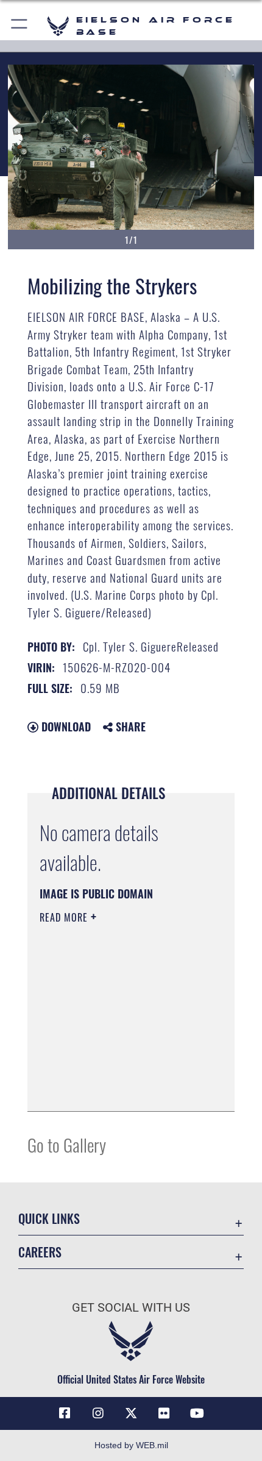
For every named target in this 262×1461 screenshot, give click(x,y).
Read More (65, 917)
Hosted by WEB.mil (131, 1445)
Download (64, 726)
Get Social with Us (131, 1308)
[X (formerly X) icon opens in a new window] (131, 1413)
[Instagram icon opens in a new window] (98, 1413)
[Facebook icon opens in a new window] (64, 1413)
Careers (40, 1252)
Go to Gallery (66, 1144)
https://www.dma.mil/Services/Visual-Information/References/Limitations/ (114, 1071)
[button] (20, 26)
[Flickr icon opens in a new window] (164, 1413)
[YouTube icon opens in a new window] (197, 1413)
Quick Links (49, 1219)
